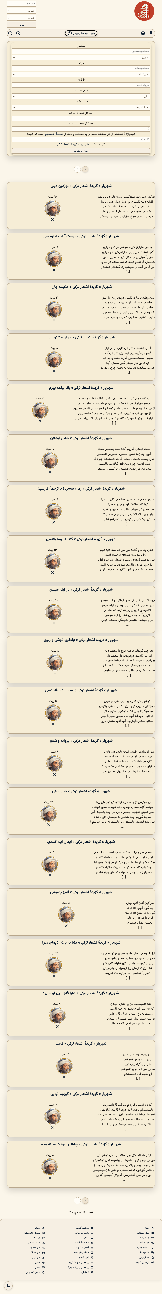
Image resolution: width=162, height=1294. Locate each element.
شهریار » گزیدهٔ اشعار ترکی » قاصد (81, 1044)
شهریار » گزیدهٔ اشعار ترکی (73, 144)
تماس (38, 1267)
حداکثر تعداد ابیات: (81, 123)
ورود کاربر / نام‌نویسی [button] (83, 33)
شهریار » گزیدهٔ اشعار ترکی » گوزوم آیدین (81, 1094)
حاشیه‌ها (145, 1253)
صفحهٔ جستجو (54, 134)
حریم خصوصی (33, 1272)
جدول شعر (144, 1238)
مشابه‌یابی (144, 1258)
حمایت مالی (34, 1243)
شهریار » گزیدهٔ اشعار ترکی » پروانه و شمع (81, 741)
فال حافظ (145, 1243)
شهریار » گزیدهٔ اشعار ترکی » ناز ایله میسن (81, 590)
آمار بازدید (36, 1258)
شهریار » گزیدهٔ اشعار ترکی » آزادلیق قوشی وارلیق (81, 640)
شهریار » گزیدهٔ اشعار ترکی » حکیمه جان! (81, 287)
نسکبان (85, 1272)
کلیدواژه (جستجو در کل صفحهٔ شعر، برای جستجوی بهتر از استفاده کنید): (81, 134)
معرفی (37, 1228)
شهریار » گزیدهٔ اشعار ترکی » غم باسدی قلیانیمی (81, 690)
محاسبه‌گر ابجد (81, 1253)
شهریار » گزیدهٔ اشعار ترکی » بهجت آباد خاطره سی (81, 236)
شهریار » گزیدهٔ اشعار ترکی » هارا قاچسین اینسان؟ (81, 993)
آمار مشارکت (34, 1253)
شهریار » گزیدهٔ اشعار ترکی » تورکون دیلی (81, 186)
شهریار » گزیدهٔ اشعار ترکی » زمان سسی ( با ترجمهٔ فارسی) (81, 489)
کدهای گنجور (82, 1228)
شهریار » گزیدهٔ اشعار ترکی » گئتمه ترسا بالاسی (81, 539)
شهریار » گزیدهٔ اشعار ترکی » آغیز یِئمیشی (81, 892)
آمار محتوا (35, 1248)
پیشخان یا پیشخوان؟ (78, 1267)
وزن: (81, 62)
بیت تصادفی (143, 1233)
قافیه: (81, 79)
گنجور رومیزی (82, 1233)
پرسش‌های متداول (31, 1233)
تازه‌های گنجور (143, 1262)
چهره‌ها (37, 1238)
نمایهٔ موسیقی (143, 1248)
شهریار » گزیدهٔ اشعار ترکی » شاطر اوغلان (81, 438)
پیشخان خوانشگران (79, 1262)
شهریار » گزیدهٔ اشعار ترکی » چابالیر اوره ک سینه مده (81, 1144)
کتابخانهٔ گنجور (81, 1243)
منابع (38, 1262)
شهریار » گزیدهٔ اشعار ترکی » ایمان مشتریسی (81, 337)
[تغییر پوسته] (8, 1285)
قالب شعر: (81, 101)
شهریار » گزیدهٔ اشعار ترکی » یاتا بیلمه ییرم (81, 388)
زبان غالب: (81, 90)
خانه (147, 1228)
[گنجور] (144, 11)
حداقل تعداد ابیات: (81, 113)
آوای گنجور (83, 1258)
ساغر (86, 1238)
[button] (151, 33)
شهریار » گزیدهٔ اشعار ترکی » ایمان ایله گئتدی (81, 842)
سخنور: (81, 46)
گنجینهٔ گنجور (82, 1248)
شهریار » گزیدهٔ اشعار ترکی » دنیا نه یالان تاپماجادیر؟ (81, 943)
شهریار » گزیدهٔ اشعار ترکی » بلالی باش (81, 791)
